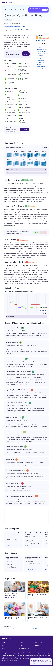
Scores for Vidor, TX (41, 62)
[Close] (50, 662)
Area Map (39, 64)
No (44, 232)
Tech (3, 648)
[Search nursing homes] (47, 3)
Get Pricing (25, 53)
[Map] (26, 516)
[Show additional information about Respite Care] (17, 79)
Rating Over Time (41, 58)
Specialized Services (41, 47)
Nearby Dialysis (40, 68)
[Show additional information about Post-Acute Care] (23, 75)
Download (45, 9)
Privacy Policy (38, 642)
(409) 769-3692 (18, 29)
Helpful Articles (40, 69)
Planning (21, 645)
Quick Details (40, 46)
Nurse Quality (40, 55)
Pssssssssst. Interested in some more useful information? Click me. (40, 662)
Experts (21, 642)
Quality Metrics (40, 60)
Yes (37, 232)
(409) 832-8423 (9, 570)
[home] (7, 2)
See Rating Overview (40, 40)
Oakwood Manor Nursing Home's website (15, 26)
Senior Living (11, 9)
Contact (4, 642)
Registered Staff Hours (42, 49)
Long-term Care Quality (42, 53)
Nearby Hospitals (41, 66)
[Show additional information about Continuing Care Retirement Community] (12, 66)
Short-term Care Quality (42, 57)
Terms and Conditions (24, 648)
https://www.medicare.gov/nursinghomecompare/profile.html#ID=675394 (22, 628)
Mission (4, 645)
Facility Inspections (41, 51)
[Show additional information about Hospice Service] (15, 74)
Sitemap (37, 645)
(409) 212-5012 (9, 545)
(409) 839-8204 (29, 569)
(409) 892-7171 (28, 545)
